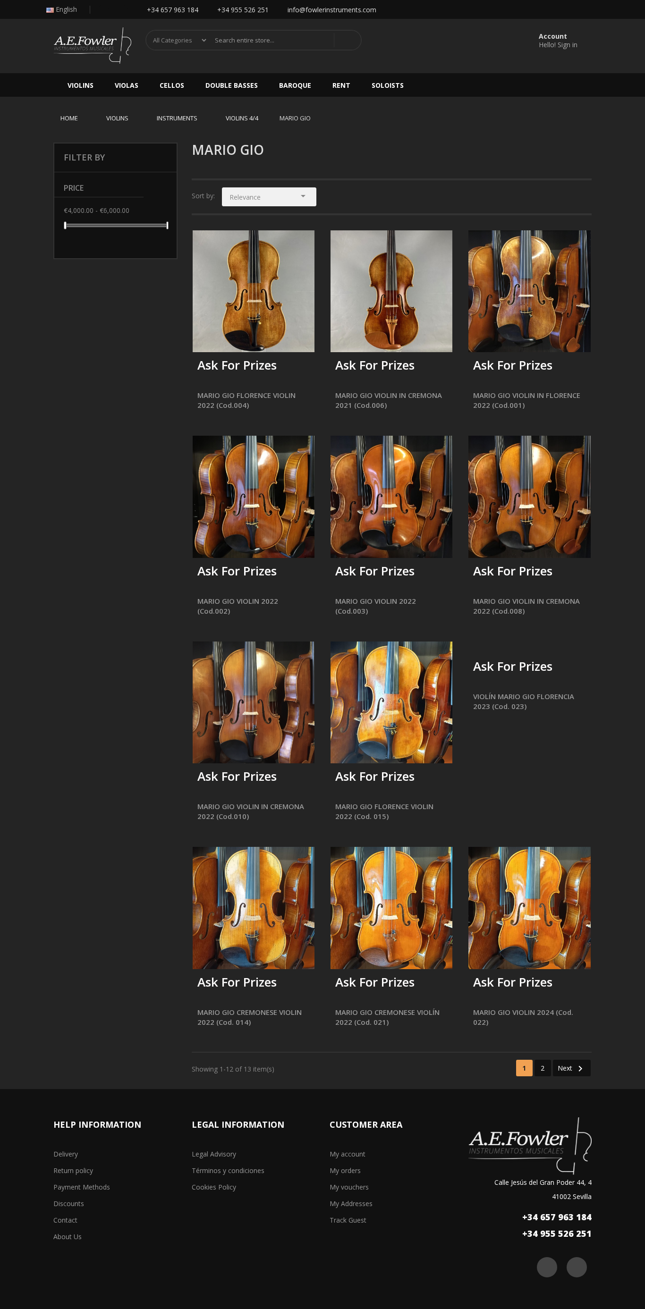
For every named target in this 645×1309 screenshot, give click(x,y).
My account (347, 1153)
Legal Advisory (214, 1153)
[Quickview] (300, 244)
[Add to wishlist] (229, 338)
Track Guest (348, 1220)
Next (572, 1068)
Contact (65, 1220)
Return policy (73, 1170)
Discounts (68, 1203)
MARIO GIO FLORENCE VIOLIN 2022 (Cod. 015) (384, 811)
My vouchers (349, 1186)
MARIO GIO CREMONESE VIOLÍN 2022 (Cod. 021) (387, 1017)
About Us (67, 1236)
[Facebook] (103, 9)
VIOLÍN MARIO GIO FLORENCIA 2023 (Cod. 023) (523, 701)
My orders (345, 1170)
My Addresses (351, 1203)
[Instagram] (122, 9)
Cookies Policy (214, 1186)
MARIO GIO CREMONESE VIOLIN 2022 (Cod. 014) (249, 1017)
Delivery (65, 1153)
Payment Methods (81, 1186)
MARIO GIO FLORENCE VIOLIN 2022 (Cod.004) (246, 400)
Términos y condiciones (228, 1170)
